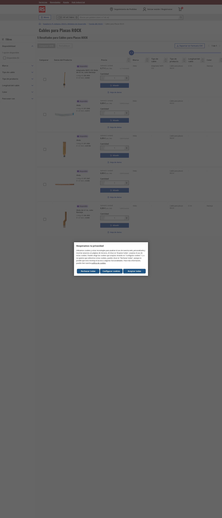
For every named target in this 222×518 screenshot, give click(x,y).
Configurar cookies (111, 271)
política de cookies (99, 263)
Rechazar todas (88, 271)
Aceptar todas (134, 271)
